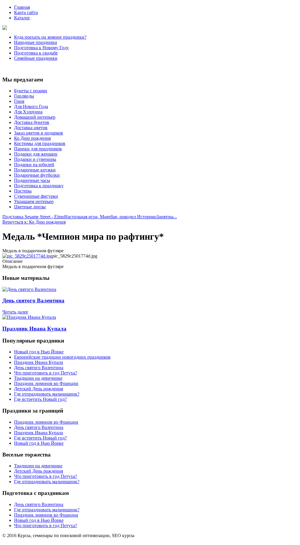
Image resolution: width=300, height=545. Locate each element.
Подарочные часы (32, 180)
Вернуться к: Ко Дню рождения (34, 221)
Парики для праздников (38, 148)
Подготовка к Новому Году (41, 47)
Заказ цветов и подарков (38, 132)
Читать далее (15, 311)
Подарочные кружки (35, 169)
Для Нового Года (31, 106)
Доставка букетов (31, 122)
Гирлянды (24, 95)
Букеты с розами (30, 90)
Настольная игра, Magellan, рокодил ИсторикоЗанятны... (120, 216)
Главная (22, 7)
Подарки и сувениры (35, 159)
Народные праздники (35, 42)
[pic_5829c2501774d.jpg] (27, 255)
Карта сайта (26, 12)
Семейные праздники (35, 58)
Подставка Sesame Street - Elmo (33, 216)
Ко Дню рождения (32, 138)
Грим (19, 101)
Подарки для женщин (35, 153)
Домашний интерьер (34, 117)
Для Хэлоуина (28, 111)
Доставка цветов (30, 127)
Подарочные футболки (37, 175)
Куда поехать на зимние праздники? (50, 37)
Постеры (23, 190)
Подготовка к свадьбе (36, 52)
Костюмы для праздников (39, 143)
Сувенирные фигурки (36, 196)
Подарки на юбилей (34, 164)
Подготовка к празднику (39, 185)
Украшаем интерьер (34, 201)
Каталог (22, 17)
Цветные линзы (30, 206)
